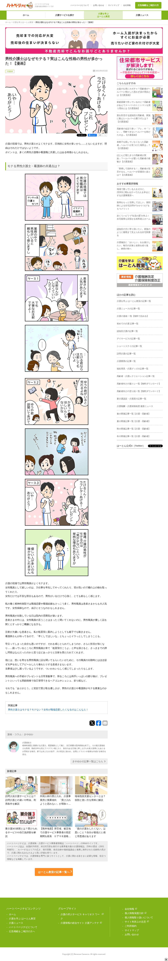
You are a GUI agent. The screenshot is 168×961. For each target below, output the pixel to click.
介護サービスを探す (64, 15)
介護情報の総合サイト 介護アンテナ (80, 923)
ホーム (26, 15)
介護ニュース (142, 15)
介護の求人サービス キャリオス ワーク (80, 916)
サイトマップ (113, 5)
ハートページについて (80, 5)
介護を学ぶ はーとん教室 (22, 918)
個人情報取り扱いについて (139, 917)
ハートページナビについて (23, 927)
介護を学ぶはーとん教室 (103, 15)
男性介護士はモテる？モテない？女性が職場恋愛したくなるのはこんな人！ (48, 709)
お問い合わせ (98, 5)
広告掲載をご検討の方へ (22, 931)
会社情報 (127, 5)
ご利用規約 (130, 926)
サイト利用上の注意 (135, 921)
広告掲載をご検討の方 (148, 5)
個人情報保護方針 (134, 913)
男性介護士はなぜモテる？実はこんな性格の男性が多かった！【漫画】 (64, 22)
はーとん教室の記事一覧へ (54, 871)
